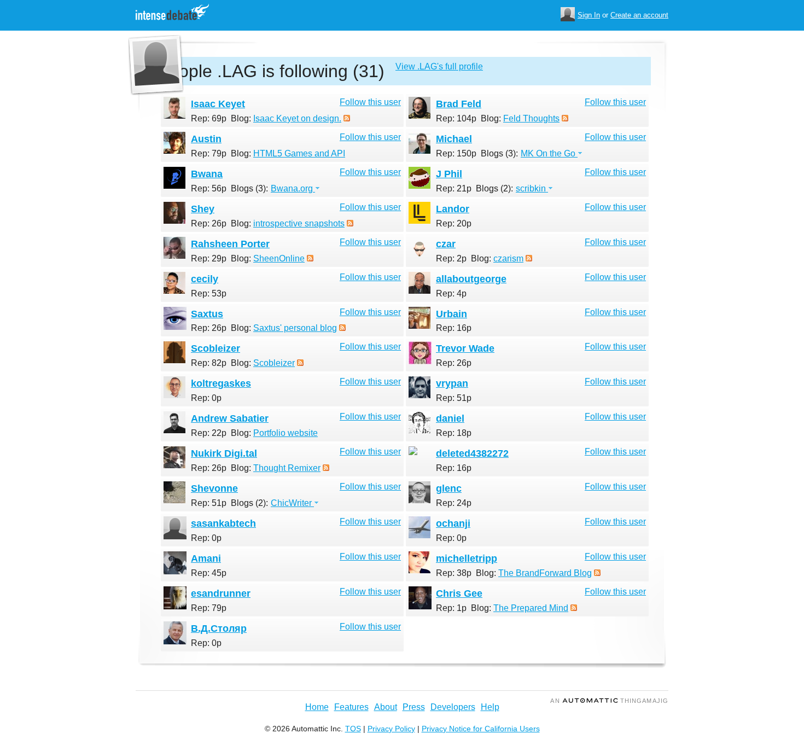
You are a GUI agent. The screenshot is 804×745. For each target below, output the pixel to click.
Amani (206, 558)
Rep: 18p (453, 433)
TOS (353, 728)
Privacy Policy (391, 728)
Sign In (589, 15)
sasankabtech (223, 523)
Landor (452, 208)
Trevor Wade (465, 348)
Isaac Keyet (218, 103)
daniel (450, 418)
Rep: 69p (208, 118)
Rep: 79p (208, 153)
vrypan (452, 383)
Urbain (451, 314)
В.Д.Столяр (219, 628)
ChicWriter (292, 503)
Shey (202, 208)
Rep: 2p (451, 258)
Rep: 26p (208, 223)
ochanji (453, 523)
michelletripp (466, 558)
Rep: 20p (453, 223)
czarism (508, 258)
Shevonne (214, 488)
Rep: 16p (453, 328)
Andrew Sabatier (230, 418)
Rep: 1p (451, 608)
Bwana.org (293, 188)
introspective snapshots (299, 223)
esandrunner (220, 593)
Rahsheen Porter (230, 243)
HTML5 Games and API (299, 153)
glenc (449, 488)
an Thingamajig (609, 700)
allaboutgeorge (471, 278)
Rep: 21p (453, 188)
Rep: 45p (208, 573)
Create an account (639, 15)
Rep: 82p (208, 363)
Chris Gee (459, 593)
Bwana (207, 173)
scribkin (532, 188)
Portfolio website (285, 433)
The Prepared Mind (530, 608)
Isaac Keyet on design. (297, 118)
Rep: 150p (456, 153)
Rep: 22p (208, 433)
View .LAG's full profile (439, 66)
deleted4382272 (472, 453)
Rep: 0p (206, 398)
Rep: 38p (453, 573)
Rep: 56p (208, 188)
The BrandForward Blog (545, 573)
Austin (206, 138)
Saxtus (207, 314)
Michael (454, 138)
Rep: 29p (208, 258)
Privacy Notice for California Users (481, 728)
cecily (204, 278)
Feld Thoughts (531, 118)
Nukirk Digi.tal (224, 453)
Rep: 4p (451, 293)
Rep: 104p (456, 118)
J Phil (449, 173)
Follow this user (370, 102)
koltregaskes (221, 383)
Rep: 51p (453, 398)
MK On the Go (549, 153)
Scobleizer (215, 348)
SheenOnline (279, 258)
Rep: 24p (453, 503)
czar (446, 243)
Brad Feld (458, 103)
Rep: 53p (208, 293)
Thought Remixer (287, 468)
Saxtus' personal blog (295, 328)
